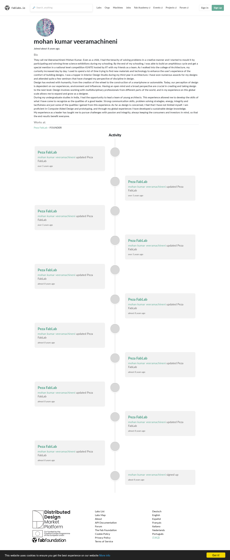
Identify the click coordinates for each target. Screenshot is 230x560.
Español (156, 519)
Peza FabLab (40, 127)
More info (104, 555)
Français (156, 522)
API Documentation (106, 522)
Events (157, 8)
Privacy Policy (102, 538)
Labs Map (100, 515)
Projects (170, 8)
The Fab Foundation (106, 530)
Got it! (216, 555)
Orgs (107, 8)
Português (158, 534)
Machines (118, 8)
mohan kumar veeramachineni (56, 157)
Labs (99, 8)
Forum (183, 8)
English (156, 515)
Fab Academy (141, 8)
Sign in (204, 8)
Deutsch (156, 511)
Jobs (128, 8)
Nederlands (158, 530)
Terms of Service (104, 541)
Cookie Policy (102, 534)
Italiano (156, 526)
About (98, 519)
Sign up (218, 8)
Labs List (100, 511)
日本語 (156, 538)
